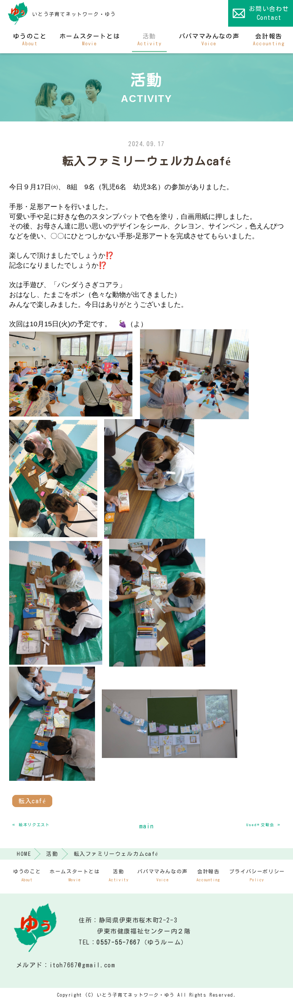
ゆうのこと (30, 39)
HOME (24, 854)
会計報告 (269, 39)
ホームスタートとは (90, 39)
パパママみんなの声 (209, 39)
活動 (149, 39)
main (146, 826)
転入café (32, 801)
